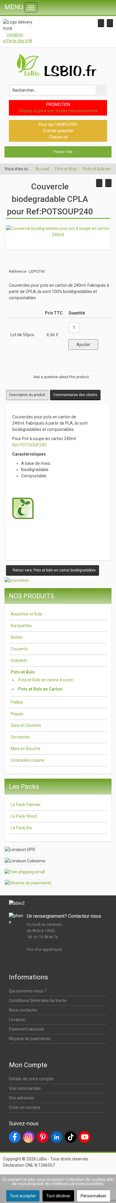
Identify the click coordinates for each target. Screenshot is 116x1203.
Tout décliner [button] (58, 1195)
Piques (17, 713)
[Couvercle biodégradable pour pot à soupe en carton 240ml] (58, 231)
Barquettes (21, 625)
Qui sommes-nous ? (27, 991)
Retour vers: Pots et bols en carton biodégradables (54, 570)
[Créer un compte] (110, 23)
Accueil (42, 168)
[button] (101, 23)
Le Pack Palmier (26, 804)
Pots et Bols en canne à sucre (45, 679)
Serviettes (20, 737)
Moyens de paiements (30, 1038)
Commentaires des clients (75, 395)
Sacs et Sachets (26, 725)
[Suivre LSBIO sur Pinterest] (42, 1137)
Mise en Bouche (25, 748)
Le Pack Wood (24, 816)
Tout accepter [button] (23, 1195)
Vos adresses (21, 1098)
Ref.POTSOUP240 (29, 444)
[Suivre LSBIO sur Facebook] (15, 1137)
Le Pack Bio (21, 827)
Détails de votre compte (31, 1078)
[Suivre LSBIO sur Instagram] (29, 1137)
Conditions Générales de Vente (38, 1000)
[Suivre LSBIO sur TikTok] (70, 1137)
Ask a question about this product (61, 377)
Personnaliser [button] (93, 1195)
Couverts (19, 648)
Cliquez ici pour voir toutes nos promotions (58, 110)
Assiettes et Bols (26, 614)
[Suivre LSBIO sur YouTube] (84, 1137)
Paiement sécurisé (26, 1029)
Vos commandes (25, 1088)
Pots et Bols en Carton (40, 689)
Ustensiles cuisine (27, 760)
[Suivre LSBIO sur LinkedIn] (56, 1137)
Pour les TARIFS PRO (58, 124)
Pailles (17, 702)
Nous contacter (23, 1010)
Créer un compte (24, 1107)
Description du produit (27, 395)
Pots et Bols (66, 168)
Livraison (17, 1019)
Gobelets (19, 660)
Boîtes (17, 637)
